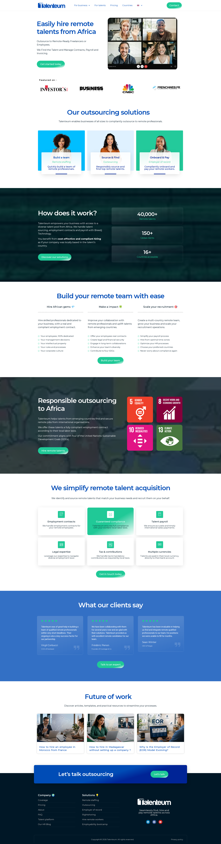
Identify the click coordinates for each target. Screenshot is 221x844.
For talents (100, 5)
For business (80, 5)
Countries (127, 5)
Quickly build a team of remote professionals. (61, 167)
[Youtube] (160, 822)
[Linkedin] (148, 822)
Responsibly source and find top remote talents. (110, 167)
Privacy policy (177, 839)
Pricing (114, 5)
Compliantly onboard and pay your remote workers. (159, 167)
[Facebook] (154, 822)
